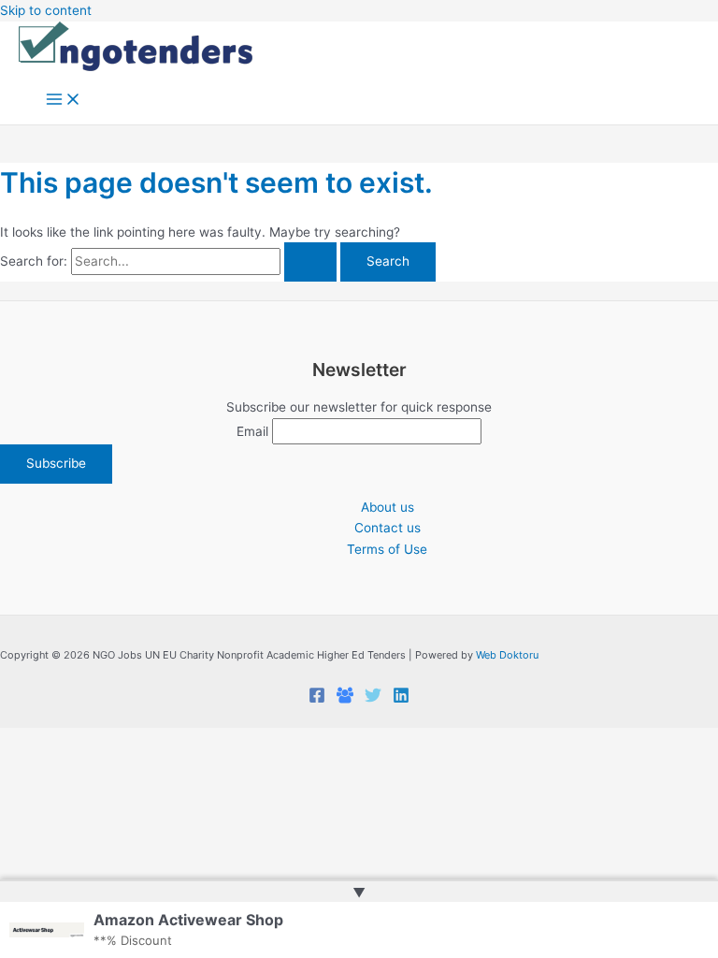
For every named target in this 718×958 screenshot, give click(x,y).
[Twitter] (373, 698)
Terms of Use (387, 549)
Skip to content (46, 10)
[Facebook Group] (345, 698)
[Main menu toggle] (63, 100)
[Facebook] (317, 698)
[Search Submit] (310, 262)
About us (387, 507)
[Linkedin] (401, 698)
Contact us (387, 527)
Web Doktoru (507, 654)
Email (252, 431)
